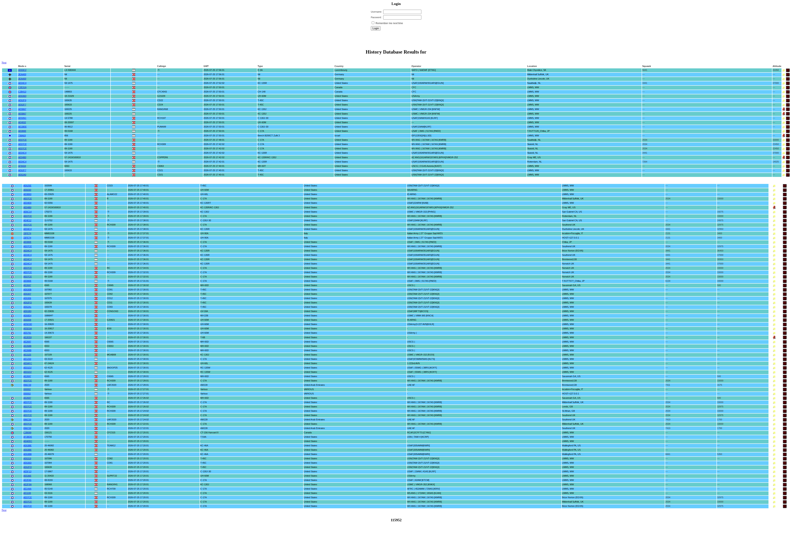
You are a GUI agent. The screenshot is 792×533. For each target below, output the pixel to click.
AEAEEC (27, 441)
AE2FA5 (27, 480)
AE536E (27, 476)
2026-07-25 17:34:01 (138, 268)
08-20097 (69, 122)
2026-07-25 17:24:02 (138, 411)
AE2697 (27, 285)
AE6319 (27, 458)
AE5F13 (27, 471)
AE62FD (27, 302)
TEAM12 (111, 445)
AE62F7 (22, 104)
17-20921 (49, 320)
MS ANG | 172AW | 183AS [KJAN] (424, 493)
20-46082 (49, 445)
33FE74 (27, 233)
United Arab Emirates (314, 385)
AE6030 (27, 190)
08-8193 (48, 480)
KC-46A (204, 445)
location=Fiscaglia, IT (572, 233)
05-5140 (48, 488)
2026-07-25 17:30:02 (138, 285)
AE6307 (27, 294)
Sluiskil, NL (532, 144)
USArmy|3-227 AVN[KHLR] (420, 324)
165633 (68, 104)
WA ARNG (412, 190)
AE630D (27, 463)
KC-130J (262, 109)
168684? (48, 315)
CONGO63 (112, 311)
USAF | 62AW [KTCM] (418, 480)
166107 (48, 337)
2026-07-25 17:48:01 (214, 140)
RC (108, 268)
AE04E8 (27, 203)
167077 (48, 294)
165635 (68, 100)
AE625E (27, 185)
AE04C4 (22, 83)
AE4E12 (27, 220)
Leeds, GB (567, 406)
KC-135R (262, 83)
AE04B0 (22, 157)
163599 (48, 185)
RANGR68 (162, 109)
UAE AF (411, 385)
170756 (48, 437)
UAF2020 (111, 385)
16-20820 (49, 324)
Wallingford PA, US (571, 445)
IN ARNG (411, 320)
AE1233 (27, 359)
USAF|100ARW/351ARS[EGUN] (427, 83)
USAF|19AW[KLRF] (421, 126)
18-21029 (69, 96)
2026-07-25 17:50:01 (214, 87)
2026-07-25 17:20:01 (138, 432)
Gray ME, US (534, 157)
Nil (65, 74)
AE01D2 (27, 367)
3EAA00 (22, 74)
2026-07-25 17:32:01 (138, 272)
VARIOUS (309, 389)
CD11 (109, 302)
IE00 (109, 328)
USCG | (411, 285)
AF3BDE (27, 437)
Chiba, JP (567, 242)
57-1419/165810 (72, 157)
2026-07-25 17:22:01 (138, 424)
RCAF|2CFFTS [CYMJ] (419, 432)
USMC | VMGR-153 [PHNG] (421, 211)
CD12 (110, 298)
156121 (48, 432)
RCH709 (111, 488)
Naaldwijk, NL (534, 83)
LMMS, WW (533, 87)
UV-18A (204, 311)
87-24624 (49, 363)
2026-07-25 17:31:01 (138, 281)
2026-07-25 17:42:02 (214, 144)
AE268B (27, 346)
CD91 (110, 289)
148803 (68, 91)
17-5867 (48, 471)
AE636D (22, 96)
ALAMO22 (112, 194)
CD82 (110, 458)
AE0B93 (27, 194)
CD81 (110, 463)
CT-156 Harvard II (209, 432)
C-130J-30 (263, 118)
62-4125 (48, 367)
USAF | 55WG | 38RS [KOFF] (422, 367)
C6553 (110, 346)
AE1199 (27, 493)
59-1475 (68, 83)
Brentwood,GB (569, 259)
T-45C (261, 100)
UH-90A (204, 233)
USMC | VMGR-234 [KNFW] (425, 109)
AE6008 (27, 320)
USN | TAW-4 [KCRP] (418, 437)
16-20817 (49, 328)
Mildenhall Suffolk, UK (538, 74)
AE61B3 (27, 311)
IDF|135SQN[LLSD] (421, 135)
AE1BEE (22, 126)
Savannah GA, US (571, 285)
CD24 (160, 104)
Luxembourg (341, 70)
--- (412, 122)
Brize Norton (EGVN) (572, 250)
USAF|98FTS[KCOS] (417, 311)
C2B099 (27, 432)
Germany (339, 74)
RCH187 (161, 118)
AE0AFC (27, 363)
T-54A (203, 437)
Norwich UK (568, 263)
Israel (337, 135)
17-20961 (49, 190)
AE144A (27, 488)
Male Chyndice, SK (536, 70)
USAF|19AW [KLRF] (417, 220)
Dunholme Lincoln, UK (538, 78)
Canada (338, 87)
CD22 (160, 100)
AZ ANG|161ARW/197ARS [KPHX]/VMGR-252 (434, 157)
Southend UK (568, 224)
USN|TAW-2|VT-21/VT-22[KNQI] (427, 100)
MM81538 (49, 233)
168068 (48, 484)
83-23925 (49, 194)
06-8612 (68, 126)
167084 (48, 463)
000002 (27, 389)
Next (4, 62)
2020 (46, 385)
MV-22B (204, 315)
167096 (48, 458)
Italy (306, 233)
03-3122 (48, 359)
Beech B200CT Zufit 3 (269, 135)
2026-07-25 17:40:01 (214, 166)
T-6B (202, 337)
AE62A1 (27, 307)
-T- (158, 70)
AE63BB (27, 454)
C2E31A (22, 87)
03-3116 (48, 493)
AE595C (22, 118)
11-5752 (48, 220)
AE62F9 (22, 100)
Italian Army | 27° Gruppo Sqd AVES (425, 233)
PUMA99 (161, 126)
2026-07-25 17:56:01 (214, 70)
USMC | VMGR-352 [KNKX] (421, 484)
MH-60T (262, 166)
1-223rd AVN (413, 363)
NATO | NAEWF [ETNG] (423, 70)
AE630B (27, 289)
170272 (48, 211)
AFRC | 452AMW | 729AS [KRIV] (423, 488)
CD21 (160, 170)
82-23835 (49, 311)
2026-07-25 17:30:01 (138, 289)
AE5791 (27, 333)
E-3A (260, 70)
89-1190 (68, 140)
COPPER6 (162, 157)
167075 (48, 298)
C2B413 (22, 91)
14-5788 (68, 118)
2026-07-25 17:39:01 (138, 211)
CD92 (110, 294)
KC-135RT (205, 203)
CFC (413, 87)
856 (66, 135)
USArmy (415, 96)
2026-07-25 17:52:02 (214, 83)
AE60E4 (27, 315)
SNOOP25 (112, 367)
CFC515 (111, 432)
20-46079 (49, 454)
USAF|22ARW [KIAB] (417, 203)
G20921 (111, 320)
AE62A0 (22, 174)
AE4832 (22, 122)
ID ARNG (411, 194)
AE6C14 (27, 211)
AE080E (22, 131)
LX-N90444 (70, 70)
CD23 (110, 185)
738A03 (22, 135)
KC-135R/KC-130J (267, 157)
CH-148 (261, 91)
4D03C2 (22, 70)
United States (341, 83)
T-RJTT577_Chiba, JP (573, 281)
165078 (48, 307)
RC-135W (205, 367)
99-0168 (68, 131)
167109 (48, 354)
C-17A (261, 131)
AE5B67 (22, 109)
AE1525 (27, 354)
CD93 (110, 307)
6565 (46, 285)
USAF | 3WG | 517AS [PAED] (426, 131)
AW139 (203, 385)
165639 (48, 302)
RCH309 (161, 144)
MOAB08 (111, 354)
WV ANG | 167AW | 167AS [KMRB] (428, 140)
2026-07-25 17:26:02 (138, 398)
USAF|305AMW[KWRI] (418, 445)
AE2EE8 (27, 337)
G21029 (161, 96)
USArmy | (412, 333)
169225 (68, 109)
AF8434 (22, 166)
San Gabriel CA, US (572, 211)
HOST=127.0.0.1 (570, 237)
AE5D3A (27, 328)
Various (48, 389)
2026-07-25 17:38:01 (138, 220)
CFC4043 (162, 91)
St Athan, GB (568, 411)
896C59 (27, 385)
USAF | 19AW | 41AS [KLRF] (421, 471)
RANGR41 (112, 484)
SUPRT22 (112, 476)
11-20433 (49, 476)
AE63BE (27, 445)
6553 (46, 346)
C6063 (160, 166)
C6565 (110, 285)
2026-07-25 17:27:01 (138, 389)
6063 (66, 166)
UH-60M (262, 96)
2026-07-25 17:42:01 (214, 161)
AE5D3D (27, 324)
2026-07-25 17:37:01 (138, 233)
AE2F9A (27, 484)
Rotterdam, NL (534, 161)
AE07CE (22, 140)
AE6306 (27, 298)
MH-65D (204, 285)
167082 (48, 289)
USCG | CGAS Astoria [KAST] (426, 166)
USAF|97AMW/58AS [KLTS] (421, 359)
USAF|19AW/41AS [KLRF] (424, 118)
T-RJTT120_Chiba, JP (538, 131)
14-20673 (49, 333)
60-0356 (48, 203)
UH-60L (204, 194)
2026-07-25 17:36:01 (138, 242)
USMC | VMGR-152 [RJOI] (420, 354)
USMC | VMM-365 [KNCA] (420, 315)
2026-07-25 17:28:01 (138, 376)
